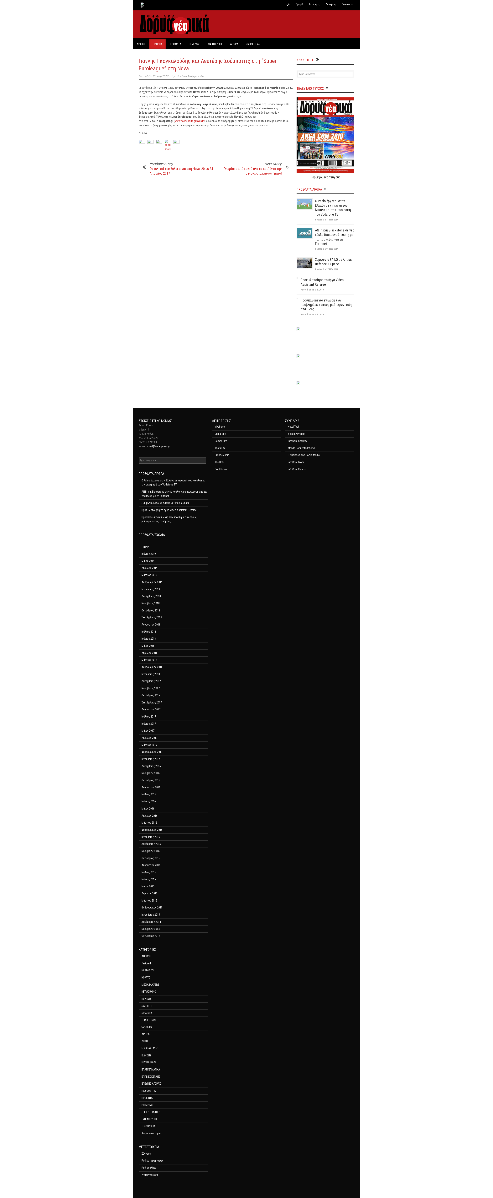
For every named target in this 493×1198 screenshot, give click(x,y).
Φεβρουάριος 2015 (152, 907)
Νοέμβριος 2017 (151, 688)
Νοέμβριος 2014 (151, 928)
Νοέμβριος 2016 (151, 773)
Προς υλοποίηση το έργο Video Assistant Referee (169, 510)
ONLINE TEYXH (253, 44)
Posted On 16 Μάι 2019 (312, 289)
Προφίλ (299, 4)
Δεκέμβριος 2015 (151, 843)
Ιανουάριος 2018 (151, 674)
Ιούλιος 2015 (149, 872)
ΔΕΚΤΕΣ (146, 1041)
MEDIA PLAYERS (150, 984)
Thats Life (220, 448)
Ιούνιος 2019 (149, 553)
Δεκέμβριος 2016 (151, 766)
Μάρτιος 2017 (149, 744)
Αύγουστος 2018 (151, 624)
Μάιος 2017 (148, 730)
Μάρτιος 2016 (149, 822)
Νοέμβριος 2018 (151, 603)
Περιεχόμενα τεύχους (325, 177)
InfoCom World (296, 462)
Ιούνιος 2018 (149, 638)
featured (146, 963)
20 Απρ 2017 (161, 76)
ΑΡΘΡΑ (234, 44)
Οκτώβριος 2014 (151, 935)
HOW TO (146, 977)
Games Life (221, 440)
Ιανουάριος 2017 (151, 759)
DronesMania (222, 455)
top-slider (147, 1027)
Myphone (220, 426)
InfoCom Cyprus (297, 469)
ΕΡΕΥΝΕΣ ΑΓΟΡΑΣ (151, 1083)
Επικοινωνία (347, 4)
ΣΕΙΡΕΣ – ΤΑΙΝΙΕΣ (151, 1112)
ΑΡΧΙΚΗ (141, 44)
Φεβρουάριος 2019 (152, 582)
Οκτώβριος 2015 (151, 858)
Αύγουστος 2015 (151, 865)
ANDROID (147, 956)
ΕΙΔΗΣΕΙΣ (157, 44)
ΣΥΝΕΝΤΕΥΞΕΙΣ (214, 44)
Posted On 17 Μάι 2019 (326, 269)
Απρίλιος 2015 (150, 893)
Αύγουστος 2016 (151, 787)
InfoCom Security (297, 440)
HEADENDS (148, 970)
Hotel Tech (293, 426)
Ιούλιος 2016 (149, 794)
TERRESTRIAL (149, 1020)
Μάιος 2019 (148, 560)
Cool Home (221, 469)
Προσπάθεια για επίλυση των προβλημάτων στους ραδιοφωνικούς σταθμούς (326, 304)
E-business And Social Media (304, 455)
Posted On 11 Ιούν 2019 (326, 219)
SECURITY (147, 1012)
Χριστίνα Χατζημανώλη (190, 76)
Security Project (296, 433)
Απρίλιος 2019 (150, 567)
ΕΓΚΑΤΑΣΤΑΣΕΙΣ (150, 1048)
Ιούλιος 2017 (149, 716)
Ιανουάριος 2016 (151, 836)
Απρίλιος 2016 (150, 815)
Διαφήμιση (331, 4)
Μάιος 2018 (148, 645)
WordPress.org (150, 1174)
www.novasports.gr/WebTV (189, 120)
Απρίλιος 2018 (150, 652)
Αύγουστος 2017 (151, 709)
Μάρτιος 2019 (149, 575)
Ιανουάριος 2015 (151, 914)
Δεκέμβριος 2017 (151, 681)
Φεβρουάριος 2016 (152, 829)
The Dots (220, 462)
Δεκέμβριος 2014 (151, 921)
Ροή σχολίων (149, 1167)
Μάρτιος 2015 (149, 900)
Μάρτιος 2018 (149, 659)
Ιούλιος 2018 (149, 631)
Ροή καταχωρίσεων (152, 1160)
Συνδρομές (314, 4)
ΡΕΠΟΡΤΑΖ (147, 1104)
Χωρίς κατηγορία (151, 1133)
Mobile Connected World (301, 448)
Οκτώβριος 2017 (151, 695)
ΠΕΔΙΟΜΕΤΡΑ (149, 1090)
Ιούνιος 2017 (149, 723)
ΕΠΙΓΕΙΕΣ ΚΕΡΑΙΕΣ (151, 1076)
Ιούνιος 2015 (149, 879)
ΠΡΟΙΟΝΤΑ (175, 44)
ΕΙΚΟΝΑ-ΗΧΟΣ (149, 1062)
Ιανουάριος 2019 (151, 589)
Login (287, 4)
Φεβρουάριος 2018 (152, 667)
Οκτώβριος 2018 (151, 610)
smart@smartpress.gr (158, 446)
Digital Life (220, 433)
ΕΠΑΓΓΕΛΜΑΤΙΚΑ (151, 1069)
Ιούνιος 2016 (149, 801)
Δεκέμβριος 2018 (151, 596)
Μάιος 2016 (148, 808)
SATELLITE (147, 1005)
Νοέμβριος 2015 (151, 851)
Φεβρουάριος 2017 (152, 751)
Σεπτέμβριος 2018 (152, 617)
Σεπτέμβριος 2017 (152, 702)
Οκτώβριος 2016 (151, 780)
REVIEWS (194, 44)
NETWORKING (149, 991)
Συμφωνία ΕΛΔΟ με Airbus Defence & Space (165, 502)
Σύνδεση (146, 1153)
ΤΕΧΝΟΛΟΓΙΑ (148, 1126)
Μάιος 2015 (148, 886)
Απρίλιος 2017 (150, 737)
